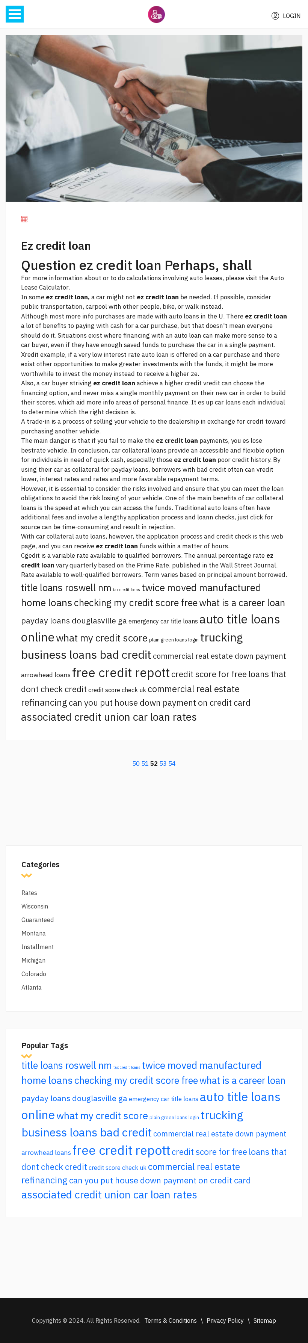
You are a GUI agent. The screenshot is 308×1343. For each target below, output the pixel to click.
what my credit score (102, 637)
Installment (37, 947)
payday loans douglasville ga (74, 620)
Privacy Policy (225, 1320)
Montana (33, 933)
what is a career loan (242, 602)
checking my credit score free (136, 602)
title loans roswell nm (66, 587)
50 (136, 763)
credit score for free (209, 673)
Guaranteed (37, 920)
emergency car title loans (163, 621)
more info (80, 316)
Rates (29, 892)
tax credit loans (126, 589)
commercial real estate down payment (219, 656)
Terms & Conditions (170, 1320)
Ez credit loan (56, 245)
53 (163, 763)
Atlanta (31, 987)
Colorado (33, 974)
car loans (228, 402)
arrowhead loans (46, 674)
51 (145, 763)
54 (172, 763)
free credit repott (121, 672)
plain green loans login (174, 639)
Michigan (33, 960)
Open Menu (15, 14)
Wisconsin (34, 906)
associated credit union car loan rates (109, 717)
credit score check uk (117, 690)
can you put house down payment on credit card (160, 702)
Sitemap (265, 1320)
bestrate (33, 450)
